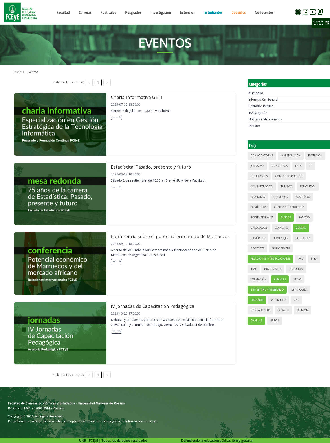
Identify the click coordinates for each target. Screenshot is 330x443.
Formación (258, 279)
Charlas (280, 279)
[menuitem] (63, 12)
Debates (254, 126)
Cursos (286, 217)
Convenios (280, 197)
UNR (296, 300)
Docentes (257, 248)
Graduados (259, 228)
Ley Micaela (299, 289)
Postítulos (258, 207)
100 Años (257, 300)
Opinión (302, 310)
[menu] (165, 12)
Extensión (315, 155)
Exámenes (281, 228)
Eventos (32, 72)
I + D (301, 259)
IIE (310, 166)
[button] (321, 23)
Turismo (286, 186)
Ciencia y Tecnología (289, 207)
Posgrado (302, 197)
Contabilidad (260, 310)
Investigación (257, 113)
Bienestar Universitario (267, 289)
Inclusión (296, 269)
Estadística (308, 186)
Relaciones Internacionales (270, 259)
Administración (262, 186)
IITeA (314, 259)
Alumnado (255, 93)
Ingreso (304, 217)
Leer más (116, 117)
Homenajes (280, 238)
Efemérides (258, 238)
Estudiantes (259, 176)
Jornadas (257, 166)
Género (301, 228)
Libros (274, 320)
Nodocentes (281, 248)
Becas (297, 279)
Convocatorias (262, 155)
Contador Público (260, 106)
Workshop (278, 300)
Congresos (280, 166)
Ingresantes (272, 269)
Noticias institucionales (265, 119)
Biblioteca (302, 238)
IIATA (298, 166)
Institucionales (262, 217)
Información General (263, 99)
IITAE (254, 269)
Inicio (17, 72)
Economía (258, 197)
